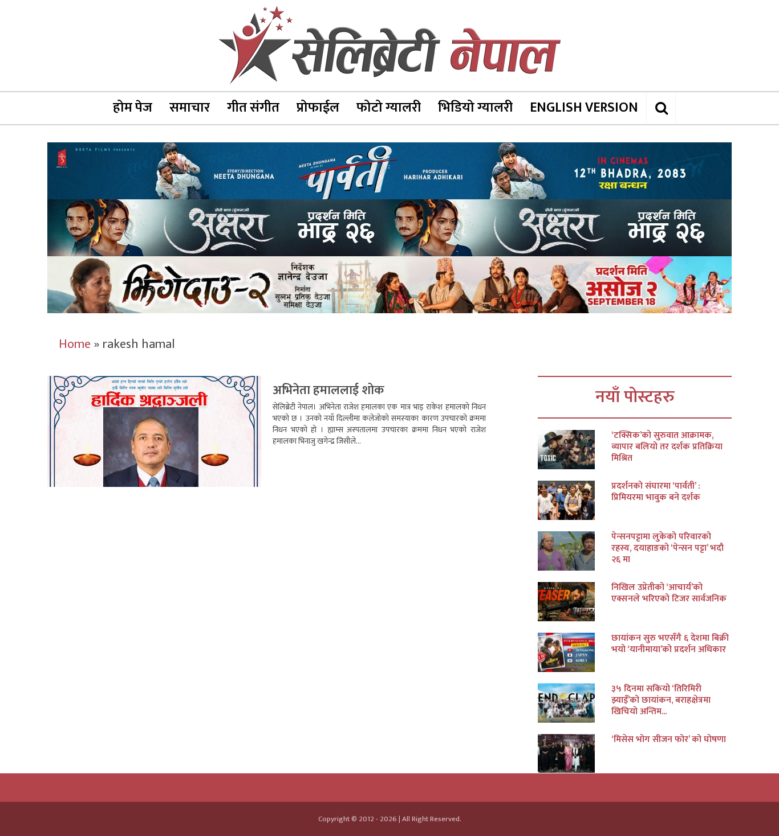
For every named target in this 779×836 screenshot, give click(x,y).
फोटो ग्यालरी (388, 107)
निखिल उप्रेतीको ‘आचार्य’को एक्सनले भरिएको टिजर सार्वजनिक (669, 593)
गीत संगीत (253, 107)
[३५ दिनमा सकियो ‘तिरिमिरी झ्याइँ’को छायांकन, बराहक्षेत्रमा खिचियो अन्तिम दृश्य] (574, 703)
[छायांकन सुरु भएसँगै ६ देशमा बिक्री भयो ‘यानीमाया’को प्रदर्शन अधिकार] (574, 652)
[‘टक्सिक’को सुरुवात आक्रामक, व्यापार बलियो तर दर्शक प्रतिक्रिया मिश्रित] (574, 449)
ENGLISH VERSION (584, 107)
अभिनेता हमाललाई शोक (328, 390)
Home (75, 344)
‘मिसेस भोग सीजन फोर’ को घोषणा (668, 739)
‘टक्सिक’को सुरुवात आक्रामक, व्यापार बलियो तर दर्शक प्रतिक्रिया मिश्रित (667, 447)
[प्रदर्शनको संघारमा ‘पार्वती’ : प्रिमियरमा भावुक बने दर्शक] (574, 500)
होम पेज (132, 107)
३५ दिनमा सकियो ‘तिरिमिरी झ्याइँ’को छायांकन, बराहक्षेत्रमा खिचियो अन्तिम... (661, 700)
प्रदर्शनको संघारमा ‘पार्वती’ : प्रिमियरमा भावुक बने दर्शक (655, 492)
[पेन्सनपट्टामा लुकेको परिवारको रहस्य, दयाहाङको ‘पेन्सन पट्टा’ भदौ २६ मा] (574, 551)
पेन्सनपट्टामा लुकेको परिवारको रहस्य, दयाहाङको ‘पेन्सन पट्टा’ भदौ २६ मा (667, 548)
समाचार (189, 107)
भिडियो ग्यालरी (475, 107)
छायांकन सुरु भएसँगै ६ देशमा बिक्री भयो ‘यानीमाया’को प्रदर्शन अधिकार (670, 644)
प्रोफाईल (318, 107)
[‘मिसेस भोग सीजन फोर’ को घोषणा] (574, 753)
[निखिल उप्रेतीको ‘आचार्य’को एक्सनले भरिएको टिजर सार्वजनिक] (574, 601)
